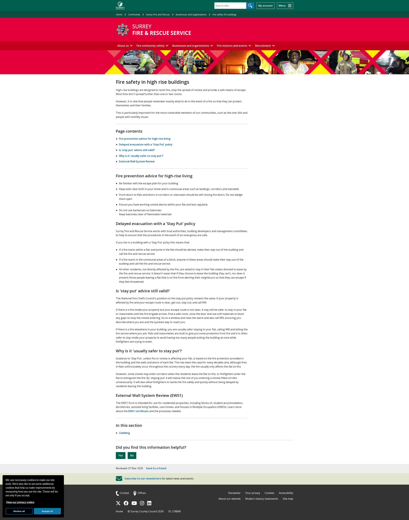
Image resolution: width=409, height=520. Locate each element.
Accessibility (286, 493)
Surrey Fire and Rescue (158, 14)
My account (265, 5)
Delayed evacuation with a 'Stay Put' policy (145, 144)
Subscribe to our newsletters (142, 478)
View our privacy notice (20, 502)
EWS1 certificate (138, 411)
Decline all (19, 511)
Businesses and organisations (191, 14)
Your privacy (252, 493)
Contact (124, 493)
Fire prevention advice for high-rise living (144, 138)
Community (134, 14)
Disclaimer (234, 493)
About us (123, 45)
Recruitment (263, 45)
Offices (142, 493)
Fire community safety (151, 45)
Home (119, 14)
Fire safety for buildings (224, 14)
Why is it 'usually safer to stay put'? (141, 156)
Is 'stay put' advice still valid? (137, 150)
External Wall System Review (137, 161)
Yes (120, 455)
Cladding (124, 433)
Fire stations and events (232, 45)
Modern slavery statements (261, 498)
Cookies (269, 493)
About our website (229, 498)
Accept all (47, 511)
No (132, 455)
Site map (288, 498)
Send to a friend (156, 468)
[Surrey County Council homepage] (120, 6)
